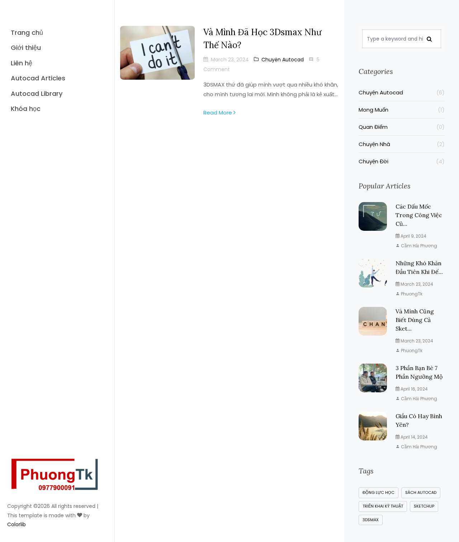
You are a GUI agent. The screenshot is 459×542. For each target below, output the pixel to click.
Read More (218, 112)
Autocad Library (36, 93)
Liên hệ (21, 63)
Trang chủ (27, 32)
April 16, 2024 (413, 389)
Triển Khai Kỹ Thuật (383, 506)
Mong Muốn (402, 109)
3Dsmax (371, 520)
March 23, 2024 (416, 284)
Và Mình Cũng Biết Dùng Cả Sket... (415, 320)
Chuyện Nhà (402, 144)
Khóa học (26, 108)
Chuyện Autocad (282, 59)
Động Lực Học (378, 492)
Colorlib (16, 524)
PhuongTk (411, 294)
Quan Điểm (402, 127)
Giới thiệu (26, 47)
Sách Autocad (420, 492)
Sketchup (424, 506)
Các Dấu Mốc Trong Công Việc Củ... (419, 215)
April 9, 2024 (412, 236)
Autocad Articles (38, 78)
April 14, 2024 (413, 437)
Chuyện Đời (402, 161)
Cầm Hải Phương (418, 246)
